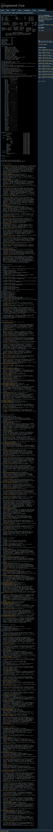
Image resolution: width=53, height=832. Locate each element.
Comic (34, 10)
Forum (19, 10)
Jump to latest (41, 22)
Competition (27, 10)
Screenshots (42, 10)
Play (8, 10)
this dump (42, 17)
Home (2, 10)
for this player (47, 19)
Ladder (13, 10)
